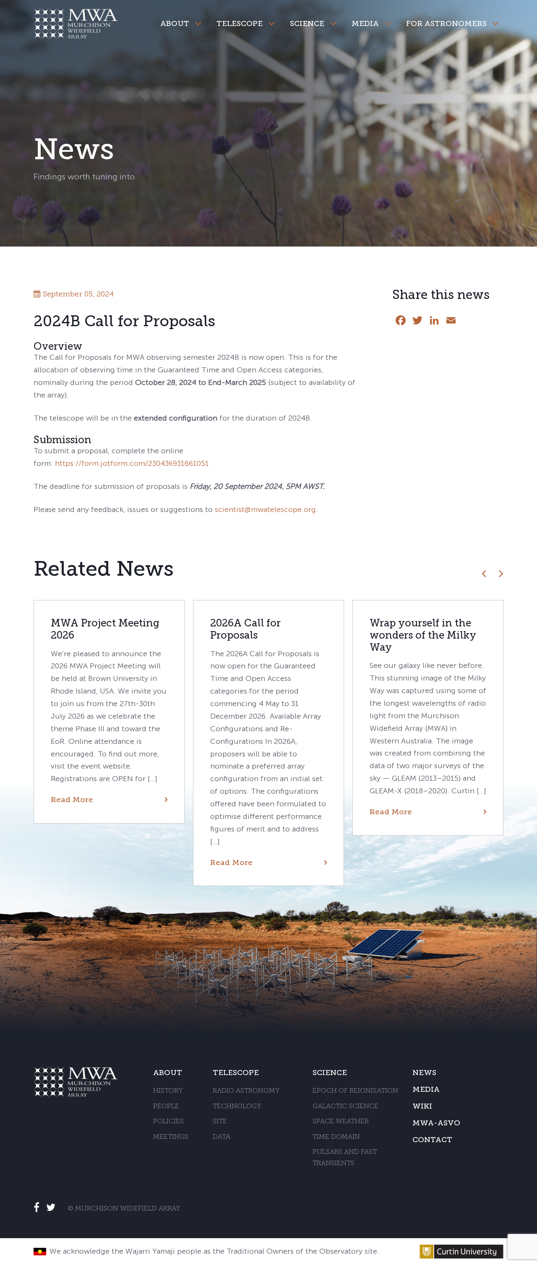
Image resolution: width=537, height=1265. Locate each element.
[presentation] (484, 573)
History (168, 1091)
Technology (237, 1106)
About (174, 23)
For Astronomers (446, 23)
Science (307, 23)
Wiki (422, 1106)
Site (220, 1121)
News (424, 1072)
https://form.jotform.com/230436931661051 (132, 463)
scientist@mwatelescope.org (265, 509)
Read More (72, 799)
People (166, 1106)
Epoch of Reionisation (355, 1091)
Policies (168, 1121)
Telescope (239, 23)
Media (365, 23)
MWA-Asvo (436, 1122)
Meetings (170, 1137)
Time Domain (336, 1137)
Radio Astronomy (246, 1091)
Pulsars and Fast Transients (345, 1158)
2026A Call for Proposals (245, 629)
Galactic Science (345, 1106)
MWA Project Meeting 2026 (105, 629)
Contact (432, 1139)
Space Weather (341, 1121)
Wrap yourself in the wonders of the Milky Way (423, 635)
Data (221, 1137)
